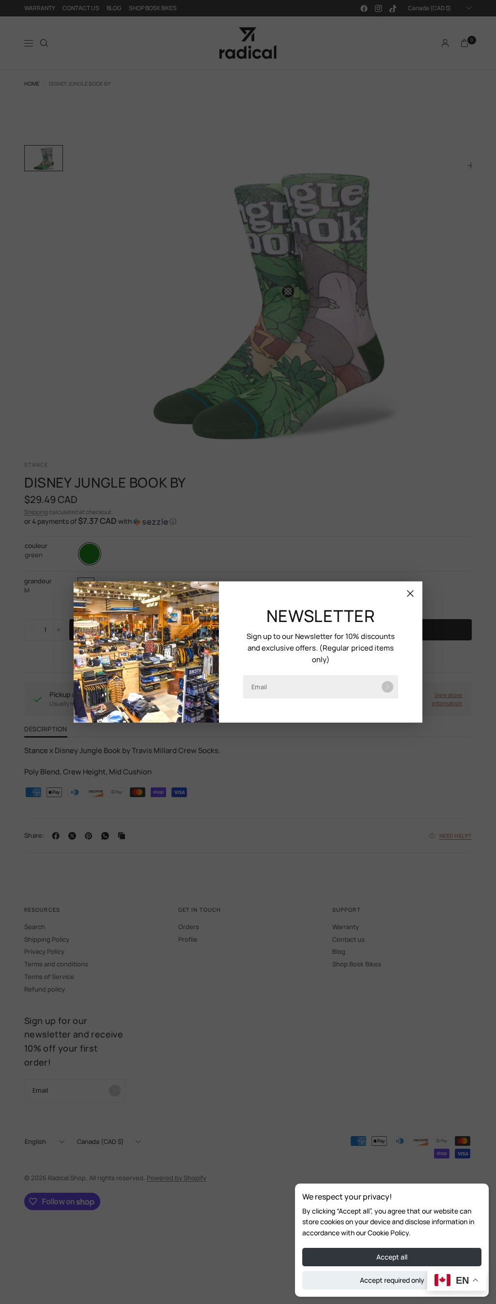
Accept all (391, 1256)
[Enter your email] (387, 687)
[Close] (410, 593)
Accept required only (392, 1280)
